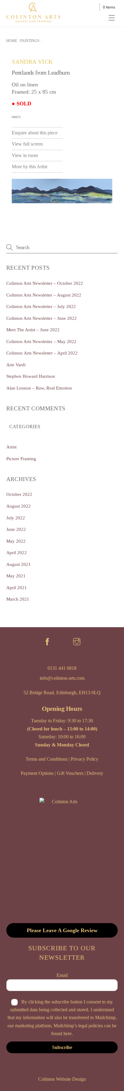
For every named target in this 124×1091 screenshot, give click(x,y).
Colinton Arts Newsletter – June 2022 (41, 318)
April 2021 (16, 587)
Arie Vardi (16, 364)
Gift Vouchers (70, 773)
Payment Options (37, 773)
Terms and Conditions (46, 759)
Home (11, 41)
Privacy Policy (84, 759)
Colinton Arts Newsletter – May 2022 (41, 341)
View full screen (27, 143)
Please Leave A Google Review (62, 930)
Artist (11, 446)
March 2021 (17, 599)
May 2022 (16, 541)
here (68, 1033)
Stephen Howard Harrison (30, 376)
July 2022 (15, 517)
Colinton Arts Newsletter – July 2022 (41, 306)
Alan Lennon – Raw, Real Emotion (39, 387)
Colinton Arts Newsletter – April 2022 (42, 352)
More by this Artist (29, 166)
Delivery (95, 773)
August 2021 (18, 564)
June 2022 (16, 529)
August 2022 (18, 506)
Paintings (29, 41)
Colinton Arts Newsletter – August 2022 (43, 294)
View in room (25, 155)
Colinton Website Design (62, 1079)
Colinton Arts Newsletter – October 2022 (44, 283)
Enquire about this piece (34, 132)
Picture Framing (21, 458)
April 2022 (16, 552)
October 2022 (19, 494)
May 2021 (16, 575)
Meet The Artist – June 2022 (33, 329)
